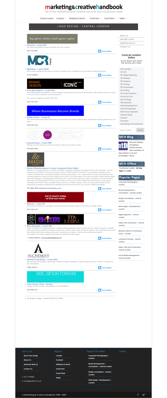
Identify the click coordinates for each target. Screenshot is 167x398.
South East (94, 19)
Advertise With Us (31, 364)
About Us (27, 360)
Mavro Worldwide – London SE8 (39, 226)
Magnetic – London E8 (36, 204)
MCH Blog (126, 137)
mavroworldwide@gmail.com (51, 238)
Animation (124, 121)
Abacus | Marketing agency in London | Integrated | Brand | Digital (52, 168)
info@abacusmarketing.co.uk (49, 188)
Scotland (60, 19)
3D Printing (124, 84)
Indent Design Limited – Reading (39, 284)
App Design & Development (131, 124)
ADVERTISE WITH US (127, 43)
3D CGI (123, 72)
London (59, 356)
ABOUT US (124, 36)
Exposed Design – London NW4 (39, 143)
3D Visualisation (127, 87)
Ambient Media (126, 115)
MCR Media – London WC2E (38, 69)
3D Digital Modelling (128, 75)
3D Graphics (125, 81)
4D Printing (124, 90)
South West (109, 19)
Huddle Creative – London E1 (38, 117)
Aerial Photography (128, 109)
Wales (122, 19)
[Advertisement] (44, 322)
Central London (46, 19)
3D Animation (125, 69)
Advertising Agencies (128, 106)
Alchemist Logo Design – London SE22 (42, 259)
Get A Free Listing (31, 356)
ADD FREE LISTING (127, 39)
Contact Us (28, 369)
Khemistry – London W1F (37, 45)
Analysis (123, 118)
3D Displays (125, 78)
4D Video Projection (128, 93)
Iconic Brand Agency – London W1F (41, 90)
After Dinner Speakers (129, 112)
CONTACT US (125, 47)
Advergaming (125, 102)
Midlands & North (77, 19)
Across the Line (126, 96)
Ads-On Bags (125, 100)
